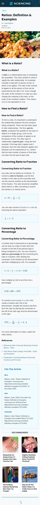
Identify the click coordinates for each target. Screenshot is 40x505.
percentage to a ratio (20, 300)
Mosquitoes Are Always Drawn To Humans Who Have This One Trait (9, 458)
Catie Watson (8, 23)
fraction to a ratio (27, 207)
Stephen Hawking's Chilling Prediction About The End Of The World (29, 458)
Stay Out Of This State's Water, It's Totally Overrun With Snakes (29, 488)
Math (4, 10)
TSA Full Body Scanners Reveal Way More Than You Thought (10, 488)
